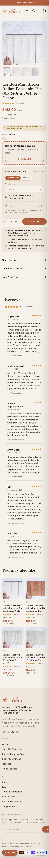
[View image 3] (25, 71)
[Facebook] (8, 732)
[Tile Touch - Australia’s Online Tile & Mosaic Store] (11, 10)
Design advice (10, 276)
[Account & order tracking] (39, 10)
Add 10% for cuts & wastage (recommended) (21, 196)
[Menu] (27, 10)
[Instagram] (3, 732)
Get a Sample (24, 159)
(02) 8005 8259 (10, 713)
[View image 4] (35, 71)
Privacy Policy (9, 796)
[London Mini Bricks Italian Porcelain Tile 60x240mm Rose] (36, 588)
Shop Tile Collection (12, 749)
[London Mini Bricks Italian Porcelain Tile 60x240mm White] (13, 588)
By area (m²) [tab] (13, 177)
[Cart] (44, 10)
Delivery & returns (12, 268)
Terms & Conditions (12, 791)
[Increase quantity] (17, 222)
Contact (6, 764)
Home (5, 744)
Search (5, 782)
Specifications (10, 260)
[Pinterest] (12, 732)
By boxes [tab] (26, 177)
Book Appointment (11, 759)
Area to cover (10, 184)
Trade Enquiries (9, 768)
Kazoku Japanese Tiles (13, 754)
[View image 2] (16, 71)
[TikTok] (17, 732)
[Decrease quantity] (5, 222)
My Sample (10, 852)
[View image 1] (7, 71)
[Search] (33, 10)
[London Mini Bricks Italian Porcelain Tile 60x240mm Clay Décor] (13, 637)
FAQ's (5, 787)
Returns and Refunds (12, 801)
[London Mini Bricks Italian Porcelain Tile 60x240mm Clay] (36, 637)
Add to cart (34, 221)
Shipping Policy (9, 806)
